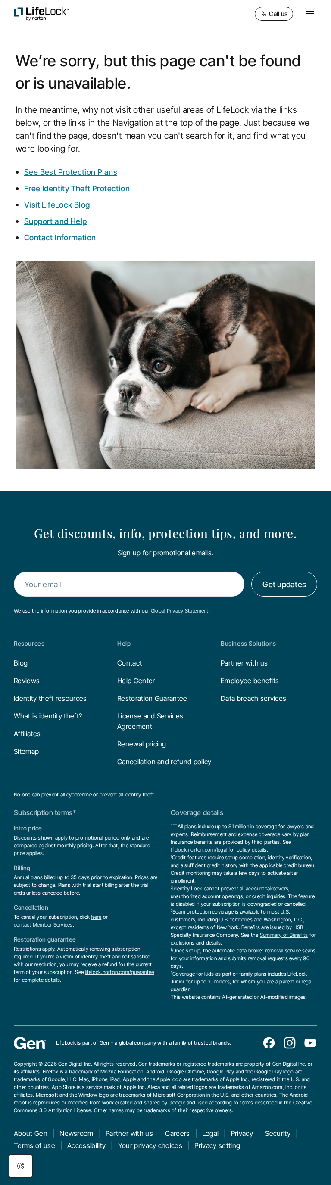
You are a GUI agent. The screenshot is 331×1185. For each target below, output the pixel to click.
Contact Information (60, 237)
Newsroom (76, 1133)
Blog (21, 663)
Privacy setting (217, 1145)
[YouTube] (310, 1043)
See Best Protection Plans (70, 172)
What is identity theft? (48, 716)
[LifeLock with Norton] (41, 14)
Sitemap (26, 751)
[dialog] (21, 1166)
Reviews (27, 680)
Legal (210, 1133)
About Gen (30, 1133)
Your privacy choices (150, 1145)
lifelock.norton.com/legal (199, 849)
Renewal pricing (141, 744)
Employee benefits (250, 680)
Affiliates (27, 733)
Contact (129, 663)
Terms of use (34, 1145)
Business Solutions (248, 643)
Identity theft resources (50, 698)
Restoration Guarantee (152, 698)
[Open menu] (310, 14)
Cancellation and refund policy (164, 761)
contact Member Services (43, 924)
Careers (177, 1133)
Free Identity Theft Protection (77, 188)
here (96, 917)
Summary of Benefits (284, 935)
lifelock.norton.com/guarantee (119, 972)
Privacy (242, 1133)
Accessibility (86, 1145)
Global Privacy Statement (180, 610)
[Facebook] (269, 1043)
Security (277, 1133)
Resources (29, 643)
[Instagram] (290, 1043)
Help (124, 643)
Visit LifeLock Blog (57, 204)
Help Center (136, 680)
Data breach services (253, 698)
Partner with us (244, 663)
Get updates (284, 584)
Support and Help (55, 221)
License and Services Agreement (150, 721)
